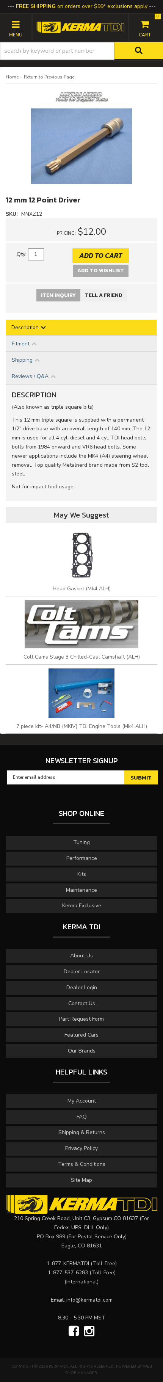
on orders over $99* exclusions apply (81, 6)
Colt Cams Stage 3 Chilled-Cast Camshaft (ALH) (82, 656)
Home (12, 77)
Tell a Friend (103, 295)
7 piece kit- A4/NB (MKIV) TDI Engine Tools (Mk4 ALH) (81, 726)
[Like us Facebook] (74, 1331)
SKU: (12, 214)
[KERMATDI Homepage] (80, 26)
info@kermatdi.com (89, 1300)
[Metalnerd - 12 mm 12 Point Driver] (81, 99)
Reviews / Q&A (30, 376)
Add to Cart (100, 255)
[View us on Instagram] (89, 1331)
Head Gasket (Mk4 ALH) (82, 588)
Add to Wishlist (100, 271)
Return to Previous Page (49, 77)
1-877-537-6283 (68, 1272)
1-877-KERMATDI (68, 1263)
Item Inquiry (58, 295)
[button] (81, 51)
